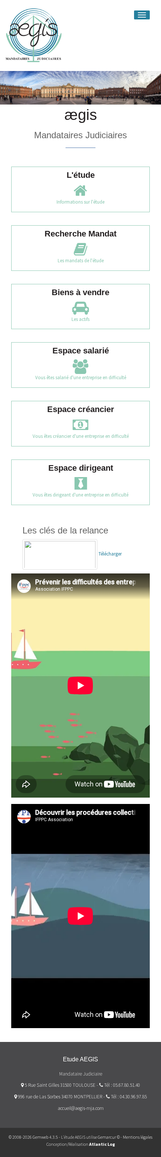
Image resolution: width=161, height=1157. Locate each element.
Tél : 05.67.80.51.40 (122, 1085)
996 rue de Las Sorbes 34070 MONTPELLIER (59, 1096)
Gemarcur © (109, 1137)
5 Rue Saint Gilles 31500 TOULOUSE (59, 1085)
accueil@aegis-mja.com (81, 1108)
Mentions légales (137, 1137)
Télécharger (109, 554)
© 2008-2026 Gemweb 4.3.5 (33, 1137)
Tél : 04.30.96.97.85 (129, 1096)
